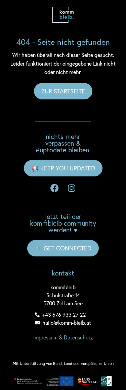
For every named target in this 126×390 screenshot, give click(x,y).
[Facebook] (54, 188)
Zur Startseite (63, 91)
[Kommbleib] (63, 15)
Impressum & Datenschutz (63, 337)
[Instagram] (71, 188)
